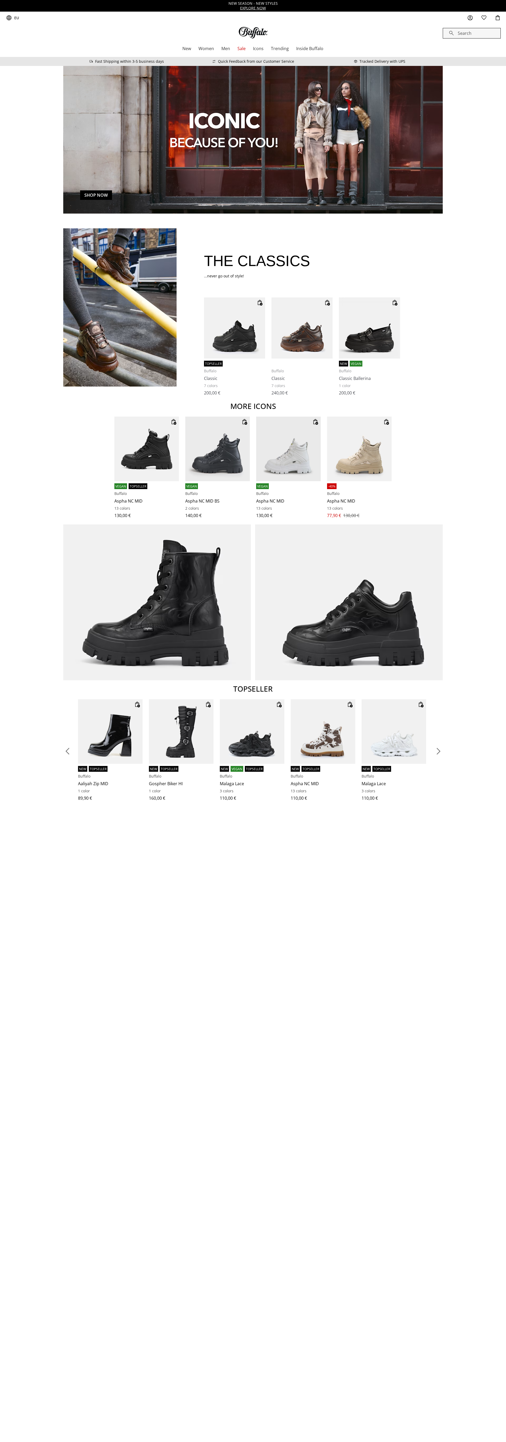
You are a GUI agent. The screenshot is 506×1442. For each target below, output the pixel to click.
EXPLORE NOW (253, 8)
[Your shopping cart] (497, 18)
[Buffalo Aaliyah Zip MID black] (110, 731)
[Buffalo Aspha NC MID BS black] (217, 449)
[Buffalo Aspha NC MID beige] (359, 449)
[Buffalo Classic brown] (302, 328)
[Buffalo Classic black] (234, 328)
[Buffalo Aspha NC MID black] (146, 449)
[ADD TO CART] (260, 303)
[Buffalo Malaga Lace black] (252, 731)
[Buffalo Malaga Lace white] (394, 731)
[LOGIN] (470, 18)
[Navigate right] (438, 751)
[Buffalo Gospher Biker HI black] (181, 731)
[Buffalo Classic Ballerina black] (369, 328)
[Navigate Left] (67, 751)
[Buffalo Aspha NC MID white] (288, 449)
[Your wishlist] (484, 18)
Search (464, 33)
